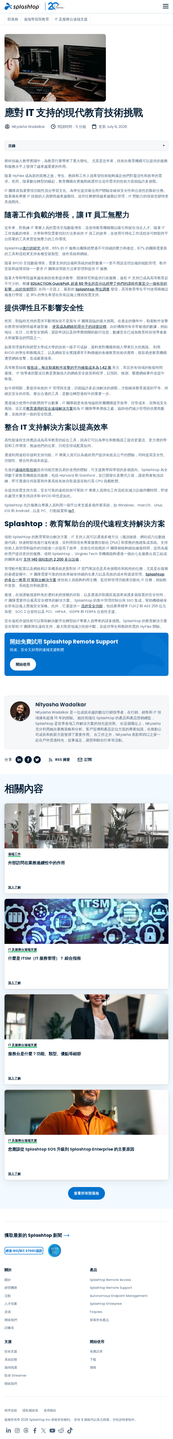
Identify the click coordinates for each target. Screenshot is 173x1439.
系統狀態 (11, 1359)
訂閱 (88, 759)
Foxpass (96, 1312)
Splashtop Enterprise (106, 1303)
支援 (8, 1341)
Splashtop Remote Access (110, 1280)
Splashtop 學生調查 (92, 289)
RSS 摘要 (62, 759)
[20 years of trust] (52, 6)
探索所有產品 (99, 1320)
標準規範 (11, 1410)
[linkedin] (19, 759)
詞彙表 (9, 1328)
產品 (93, 1269)
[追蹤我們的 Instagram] (17, 1430)
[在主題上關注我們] (26, 1430)
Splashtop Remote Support (111, 1287)
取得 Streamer (16, 1375)
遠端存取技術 (26, 469)
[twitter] (37, 759)
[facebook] (28, 759)
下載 (93, 1359)
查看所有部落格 (86, 1193)
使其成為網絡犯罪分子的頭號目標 (79, 326)
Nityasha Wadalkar (28, 126)
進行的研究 (32, 248)
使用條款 (50, 1410)
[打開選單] (165, 6)
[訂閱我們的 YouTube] (52, 1430)
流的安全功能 (92, 606)
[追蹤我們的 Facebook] (35, 1430)
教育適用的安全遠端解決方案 (49, 408)
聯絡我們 (11, 1320)
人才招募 (11, 1303)
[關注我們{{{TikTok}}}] (70, 1430)
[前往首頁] (22, 6)
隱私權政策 (30, 1410)
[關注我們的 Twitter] (44, 1430)
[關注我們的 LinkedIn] (8, 1430)
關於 (8, 1269)
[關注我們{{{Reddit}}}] (61, 1430)
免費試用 (96, 1351)
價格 (93, 1367)
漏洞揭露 (11, 1367)
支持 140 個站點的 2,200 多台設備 (51, 559)
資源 (8, 1312)
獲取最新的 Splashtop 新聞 (33, 1235)
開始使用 (23, 664)
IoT (71, 510)
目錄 (12, 145)
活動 (8, 1296)
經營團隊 (11, 1287)
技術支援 (11, 1351)
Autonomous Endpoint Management (119, 1296)
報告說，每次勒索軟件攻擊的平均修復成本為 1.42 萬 (69, 367)
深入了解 (14, 887)
